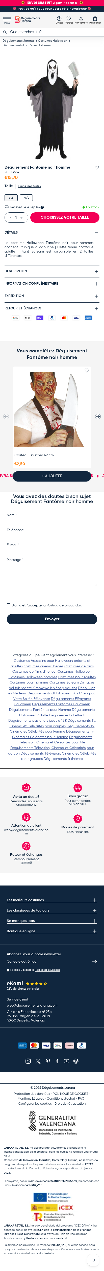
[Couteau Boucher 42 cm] (52, 409)
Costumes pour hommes (29, 682)
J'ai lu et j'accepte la (47, 605)
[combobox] (52, 32)
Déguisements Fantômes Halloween (27, 45)
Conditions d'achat (61, 1098)
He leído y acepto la (35, 970)
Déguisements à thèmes (63, 759)
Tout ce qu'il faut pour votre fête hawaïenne (52, 9)
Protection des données (32, 1094)
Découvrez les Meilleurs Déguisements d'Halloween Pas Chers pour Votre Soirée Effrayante (52, 693)
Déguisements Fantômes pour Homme (40, 710)
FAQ (81, 1098)
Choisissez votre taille (65, 218)
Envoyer (52, 619)
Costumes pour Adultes (77, 677)
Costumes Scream (64, 682)
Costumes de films (79, 666)
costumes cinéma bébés (43, 666)
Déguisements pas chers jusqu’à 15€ (37, 720)
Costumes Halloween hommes (33, 677)
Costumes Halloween (52, 40)
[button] (95, 20)
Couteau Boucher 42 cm (34, 455)
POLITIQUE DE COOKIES (70, 1094)
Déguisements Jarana (18, 40)
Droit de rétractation (70, 1103)
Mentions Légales (31, 1098)
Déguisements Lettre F (67, 715)
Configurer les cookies (35, 1103)
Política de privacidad (64, 605)
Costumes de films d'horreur (34, 671)
